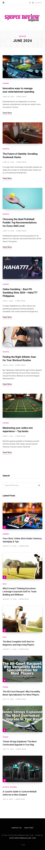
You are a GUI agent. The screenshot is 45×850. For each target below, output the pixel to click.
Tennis (5, 687)
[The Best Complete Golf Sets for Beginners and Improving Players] (22, 619)
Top (23, 845)
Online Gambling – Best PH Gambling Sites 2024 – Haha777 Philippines (20, 292)
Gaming (6, 534)
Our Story (28, 828)
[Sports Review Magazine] (22, 18)
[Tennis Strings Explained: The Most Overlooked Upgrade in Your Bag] (22, 719)
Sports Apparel (10, 787)
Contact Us (16, 828)
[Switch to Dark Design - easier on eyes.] (30, 2)
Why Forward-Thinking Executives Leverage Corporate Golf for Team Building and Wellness (19, 591)
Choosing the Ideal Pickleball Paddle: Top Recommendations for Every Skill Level (20, 222)
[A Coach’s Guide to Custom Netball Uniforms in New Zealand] (22, 769)
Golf (5, 584)
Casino (6, 83)
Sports (6, 149)
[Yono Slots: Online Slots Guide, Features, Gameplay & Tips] (22, 516)
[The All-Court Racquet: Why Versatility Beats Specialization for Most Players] (22, 669)
